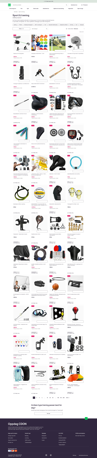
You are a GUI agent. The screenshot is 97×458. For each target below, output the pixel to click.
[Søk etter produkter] (66, 5)
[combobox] (40, 5)
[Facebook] (51, 455)
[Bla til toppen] (86, 418)
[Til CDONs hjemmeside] (9, 5)
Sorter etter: (70, 28)
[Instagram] (46, 455)
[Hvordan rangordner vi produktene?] (67, 29)
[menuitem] (12, 8)
